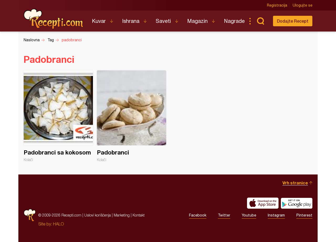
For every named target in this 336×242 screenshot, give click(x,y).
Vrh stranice (295, 182)
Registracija (277, 5)
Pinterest (304, 215)
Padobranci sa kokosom (58, 116)
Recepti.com (54, 19)
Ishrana (130, 21)
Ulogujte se (302, 5)
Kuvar (99, 21)
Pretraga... (260, 21)
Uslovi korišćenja (97, 215)
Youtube (249, 215)
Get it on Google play (296, 203)
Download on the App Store (263, 203)
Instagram (276, 215)
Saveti (163, 21)
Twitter (224, 215)
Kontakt (139, 215)
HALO (58, 224)
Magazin (197, 21)
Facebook (197, 215)
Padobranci (131, 116)
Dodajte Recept (292, 20)
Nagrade (234, 21)
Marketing (122, 215)
